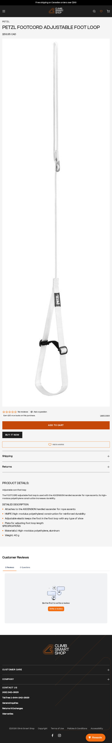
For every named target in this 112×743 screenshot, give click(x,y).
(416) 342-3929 (10, 692)
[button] (94, 11)
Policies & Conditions (77, 729)
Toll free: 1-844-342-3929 (15, 698)
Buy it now (12, 435)
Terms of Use (57, 729)
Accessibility (97, 729)
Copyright (42, 729)
